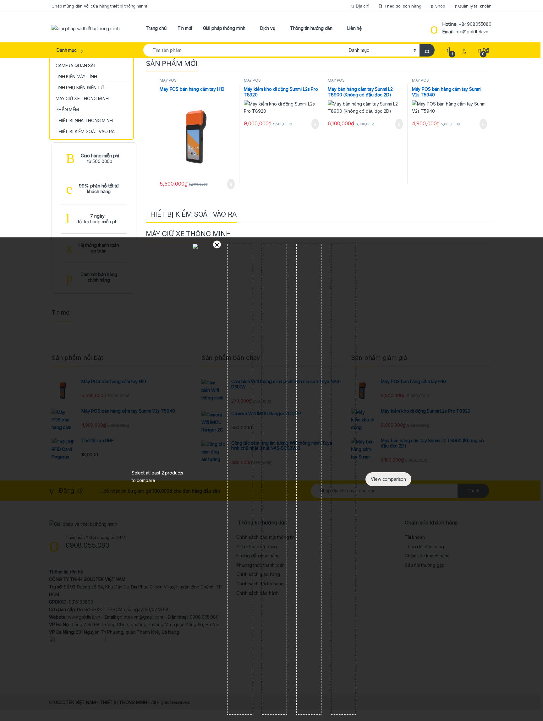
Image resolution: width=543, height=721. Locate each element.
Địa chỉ (362, 5)
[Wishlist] (464, 50)
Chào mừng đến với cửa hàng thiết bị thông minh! (99, 5)
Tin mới (185, 28)
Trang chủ (156, 28)
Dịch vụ (267, 28)
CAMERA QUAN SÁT (76, 65)
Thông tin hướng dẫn (311, 28)
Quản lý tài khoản (474, 5)
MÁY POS (168, 80)
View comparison (388, 479)
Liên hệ (354, 28)
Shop (440, 5)
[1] (448, 50)
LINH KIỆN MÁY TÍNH (76, 76)
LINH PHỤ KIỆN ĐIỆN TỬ (80, 87)
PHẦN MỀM (67, 109)
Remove (217, 244)
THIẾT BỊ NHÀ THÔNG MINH (84, 120)
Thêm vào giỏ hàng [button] (229, 184)
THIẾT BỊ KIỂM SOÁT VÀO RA (85, 131)
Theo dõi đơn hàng (402, 5)
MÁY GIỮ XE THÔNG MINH (82, 98)
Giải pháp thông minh (224, 28)
